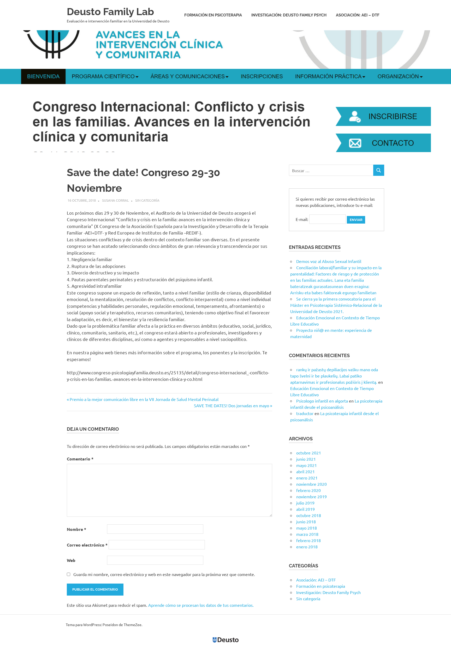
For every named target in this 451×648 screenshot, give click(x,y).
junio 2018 (306, 521)
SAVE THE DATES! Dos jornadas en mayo (231, 405)
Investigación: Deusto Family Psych (289, 15)
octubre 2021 (308, 452)
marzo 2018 (307, 534)
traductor (304, 413)
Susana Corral (115, 200)
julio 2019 (305, 502)
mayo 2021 (306, 465)
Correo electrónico (87, 545)
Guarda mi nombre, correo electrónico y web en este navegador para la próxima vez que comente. (164, 574)
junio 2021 (306, 458)
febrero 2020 (308, 490)
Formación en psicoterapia (213, 15)
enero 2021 (307, 477)
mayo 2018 (306, 527)
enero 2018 (307, 546)
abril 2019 (305, 509)
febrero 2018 (308, 540)
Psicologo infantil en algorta (322, 400)
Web (71, 560)
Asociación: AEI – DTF (357, 15)
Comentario (80, 458)
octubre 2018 (308, 515)
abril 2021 (305, 471)
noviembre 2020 (311, 484)
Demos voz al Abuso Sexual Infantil (328, 261)
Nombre (76, 529)
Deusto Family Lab (110, 11)
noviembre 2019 (311, 496)
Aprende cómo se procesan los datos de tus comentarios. (201, 605)
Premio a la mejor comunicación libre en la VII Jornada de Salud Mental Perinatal (143, 399)
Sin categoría (147, 200)
